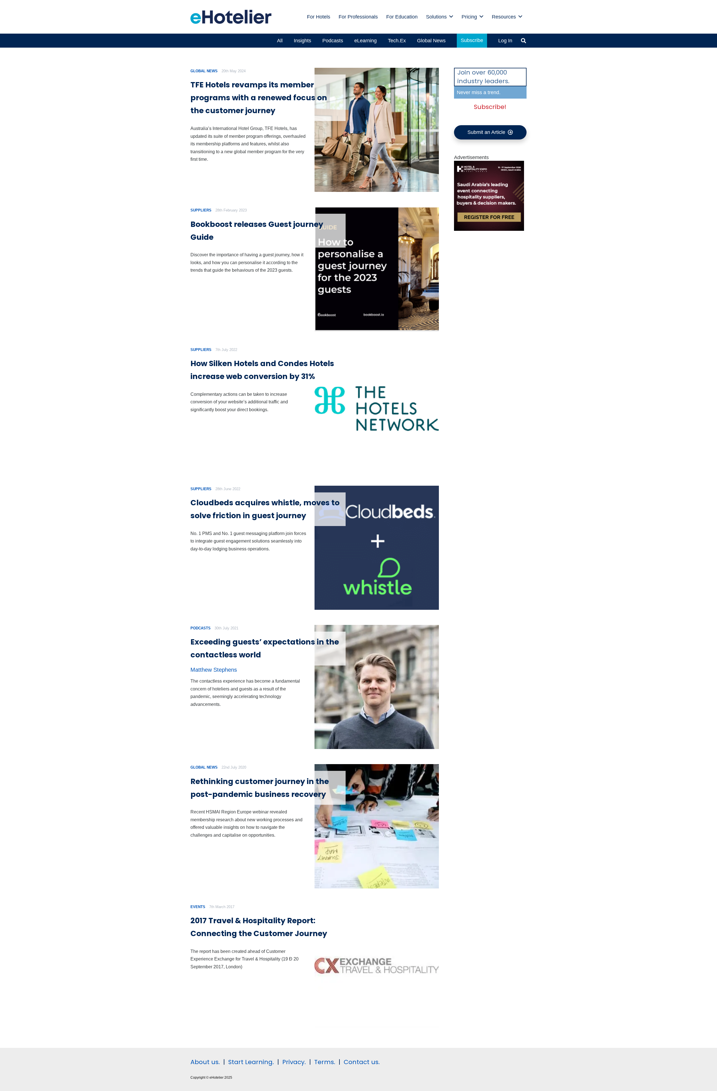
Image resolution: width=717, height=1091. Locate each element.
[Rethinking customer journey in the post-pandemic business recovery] (377, 826)
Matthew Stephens (213, 670)
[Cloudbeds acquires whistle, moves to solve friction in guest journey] (377, 548)
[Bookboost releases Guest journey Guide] (377, 269)
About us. (205, 1062)
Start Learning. (250, 1062)
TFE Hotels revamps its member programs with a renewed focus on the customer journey (258, 98)
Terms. (324, 1062)
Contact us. (362, 1062)
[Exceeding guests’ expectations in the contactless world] (377, 687)
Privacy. (294, 1062)
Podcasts (200, 628)
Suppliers (200, 210)
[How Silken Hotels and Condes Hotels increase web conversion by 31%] (377, 408)
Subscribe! (490, 107)
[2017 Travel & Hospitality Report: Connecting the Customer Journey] (377, 966)
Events (197, 907)
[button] (451, 17)
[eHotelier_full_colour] (230, 17)
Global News (204, 71)
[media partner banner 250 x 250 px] (489, 229)
